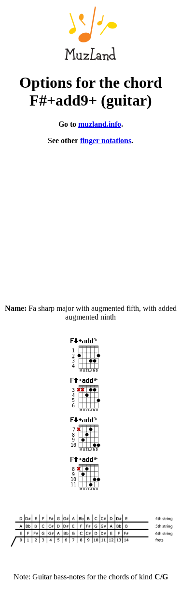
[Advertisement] (90, 220)
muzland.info (99, 124)
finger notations (105, 140)
